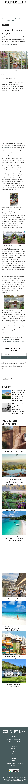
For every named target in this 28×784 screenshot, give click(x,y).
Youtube (14, 753)
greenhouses (5, 147)
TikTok (14, 761)
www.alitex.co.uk (7, 339)
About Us (14, 737)
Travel (10, 19)
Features (13, 78)
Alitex (8, 78)
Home (4, 19)
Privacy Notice (12, 363)
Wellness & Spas (10, 21)
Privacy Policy (14, 744)
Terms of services (16, 362)
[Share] (3, 44)
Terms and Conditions (14, 741)
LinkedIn (14, 758)
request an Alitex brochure (15, 341)
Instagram (14, 749)
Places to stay (19, 19)
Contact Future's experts (14, 739)
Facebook (14, 751)
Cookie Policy (14, 746)
